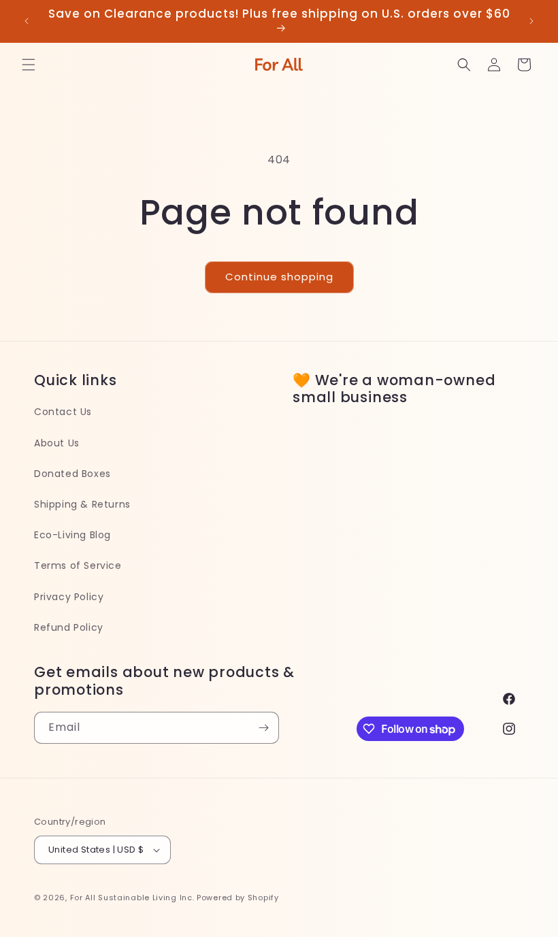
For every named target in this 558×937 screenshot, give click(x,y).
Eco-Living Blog (72, 535)
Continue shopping (279, 276)
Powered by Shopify (238, 897)
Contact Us (63, 411)
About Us (57, 443)
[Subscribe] (263, 728)
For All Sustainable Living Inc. (132, 897)
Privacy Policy (68, 597)
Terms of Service (78, 565)
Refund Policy (68, 627)
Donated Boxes (72, 473)
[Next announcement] (531, 21)
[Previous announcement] (27, 21)
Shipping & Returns (82, 504)
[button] (29, 65)
